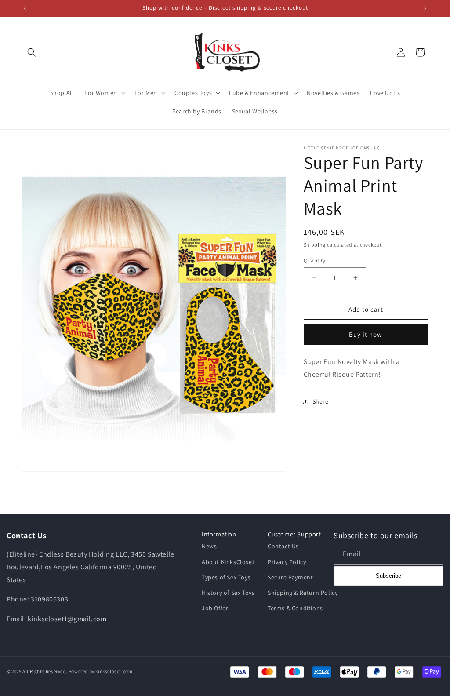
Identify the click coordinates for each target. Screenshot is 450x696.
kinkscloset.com (113, 671)
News (209, 546)
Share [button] (320, 401)
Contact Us (283, 546)
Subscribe (388, 575)
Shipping (315, 244)
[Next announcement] (425, 8)
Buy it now (365, 334)
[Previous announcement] (25, 8)
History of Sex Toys (228, 593)
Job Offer (215, 608)
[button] (31, 52)
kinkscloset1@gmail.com (67, 618)
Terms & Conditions (295, 608)
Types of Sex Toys (226, 577)
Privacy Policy (287, 562)
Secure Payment (290, 577)
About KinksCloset (228, 562)
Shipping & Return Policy (303, 593)
